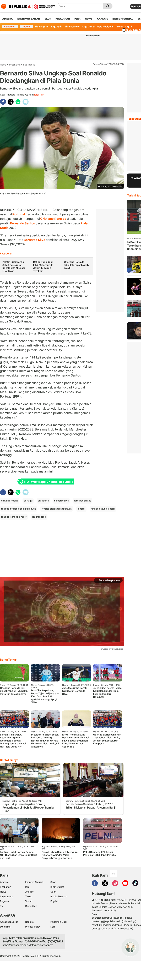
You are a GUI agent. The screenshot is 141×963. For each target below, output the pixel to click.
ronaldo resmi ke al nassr (13, 516)
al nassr (81, 508)
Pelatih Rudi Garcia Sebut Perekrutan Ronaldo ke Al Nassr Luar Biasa (13, 266)
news (88, 18)
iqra (77, 18)
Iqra (27, 886)
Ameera (4, 882)
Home (3, 64)
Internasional (7, 896)
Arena (119, 26)
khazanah (63, 18)
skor (48, 18)
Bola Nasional (105, 26)
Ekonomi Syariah (28, 18)
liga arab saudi (39, 516)
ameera (7, 18)
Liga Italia (56, 26)
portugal (28, 500)
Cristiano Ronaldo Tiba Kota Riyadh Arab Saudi (76, 264)
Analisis (29, 891)
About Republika (9, 921)
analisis (102, 18)
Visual (28, 901)
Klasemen (9, 26)
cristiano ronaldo (9, 500)
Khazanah (5, 886)
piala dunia (43, 500)
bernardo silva (61, 500)
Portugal (18, 214)
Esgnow (4, 901)
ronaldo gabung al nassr (103, 508)
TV (1, 906)
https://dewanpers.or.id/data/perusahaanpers (27, 944)
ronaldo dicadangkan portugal (57, 508)
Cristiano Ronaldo (53, 218)
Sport (53, 891)
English (54, 901)
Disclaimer (5, 926)
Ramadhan (31, 906)
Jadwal (26, 26)
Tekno (28, 896)
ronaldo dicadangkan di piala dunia (18, 508)
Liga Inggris (41, 26)
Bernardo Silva (34, 240)
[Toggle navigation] (3, 6)
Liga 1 (128, 26)
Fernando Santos (23, 223)
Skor (52, 882)
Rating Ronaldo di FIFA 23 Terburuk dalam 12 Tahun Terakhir (43, 266)
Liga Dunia (88, 26)
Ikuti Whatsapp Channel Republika (48, 481)
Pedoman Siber (58, 921)
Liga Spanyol (72, 26)
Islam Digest (57, 886)
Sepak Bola (14, 64)
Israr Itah (39, 94)
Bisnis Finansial (122, 18)
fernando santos (82, 500)
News (3, 891)
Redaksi (29, 921)
